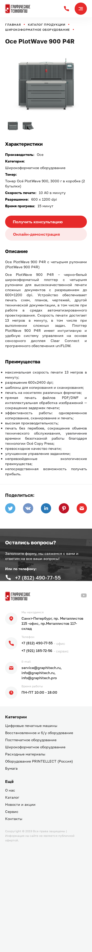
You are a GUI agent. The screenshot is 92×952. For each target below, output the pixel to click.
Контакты (13, 818)
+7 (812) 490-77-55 (37, 643)
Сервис (11, 811)
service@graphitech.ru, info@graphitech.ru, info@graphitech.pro (41, 672)
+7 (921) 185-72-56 (36, 650)
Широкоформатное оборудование (37, 30)
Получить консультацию (38, 221)
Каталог (12, 797)
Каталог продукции (46, 24)
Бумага (11, 768)
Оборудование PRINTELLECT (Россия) (39, 761)
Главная (13, 24)
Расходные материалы (25, 754)
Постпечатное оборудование (30, 740)
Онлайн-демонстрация (36, 234)
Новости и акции (20, 804)
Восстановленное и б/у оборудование (39, 733)
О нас (10, 790)
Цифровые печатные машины (31, 725)
